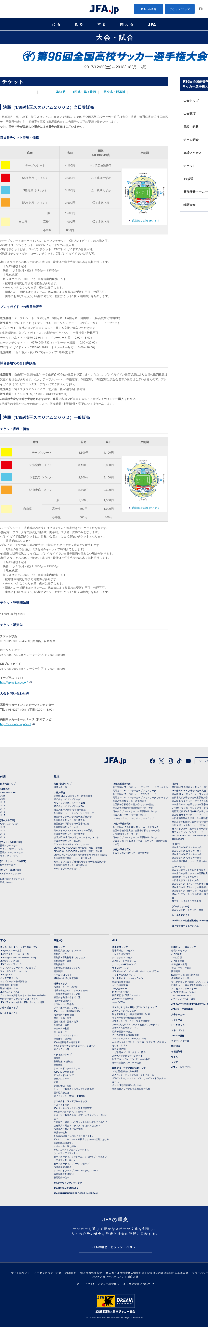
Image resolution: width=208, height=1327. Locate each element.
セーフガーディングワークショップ (71, 1163)
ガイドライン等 (61, 1049)
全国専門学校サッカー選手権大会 (70, 864)
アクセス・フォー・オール (184, 988)
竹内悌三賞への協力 (122, 1031)
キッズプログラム (9, 977)
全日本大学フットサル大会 (185, 880)
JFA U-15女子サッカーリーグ (186, 814)
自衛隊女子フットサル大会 (185, 876)
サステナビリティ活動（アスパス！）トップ (134, 1007)
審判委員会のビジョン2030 (67, 950)
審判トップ (59, 946)
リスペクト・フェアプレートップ (70, 1101)
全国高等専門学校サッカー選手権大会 (73, 858)
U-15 (2, 815)
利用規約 (70, 1272)
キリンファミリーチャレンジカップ (18, 967)
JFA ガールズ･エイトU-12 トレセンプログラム (135, 971)
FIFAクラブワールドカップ (67, 868)
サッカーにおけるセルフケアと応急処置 (74, 1089)
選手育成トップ (120, 946)
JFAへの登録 (149, 9)
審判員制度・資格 (63, 960)
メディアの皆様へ (108, 1283)
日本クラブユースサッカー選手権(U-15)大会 (135, 837)
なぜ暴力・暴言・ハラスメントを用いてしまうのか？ (80, 1122)
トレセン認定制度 (121, 953)
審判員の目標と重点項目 (66, 978)
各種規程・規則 (179, 964)
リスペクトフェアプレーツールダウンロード (76, 1170)
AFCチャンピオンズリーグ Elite (69, 802)
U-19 (2, 802)
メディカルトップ (63, 1054)
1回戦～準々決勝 (84, 92)
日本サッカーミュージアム (185, 925)
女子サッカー (178, 1014)
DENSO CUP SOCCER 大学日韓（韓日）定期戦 (78, 847)
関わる (127, 24)
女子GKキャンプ (120, 967)
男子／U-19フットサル (11, 848)
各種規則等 (176, 1051)
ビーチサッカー (8, 864)
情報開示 (175, 971)
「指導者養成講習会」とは (67, 993)
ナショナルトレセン (122, 957)
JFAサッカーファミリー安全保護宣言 (131, 1021)
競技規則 (58, 971)
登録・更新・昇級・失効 (66, 1021)
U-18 (2, 805)
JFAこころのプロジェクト (125, 1027)
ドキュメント (178, 1030)
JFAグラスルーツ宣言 (11, 950)
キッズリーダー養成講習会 (13, 981)
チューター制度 (61, 1028)
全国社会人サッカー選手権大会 (69, 820)
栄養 (56, 1082)
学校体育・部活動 (9, 984)
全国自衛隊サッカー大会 (66, 826)
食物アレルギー (61, 1078)
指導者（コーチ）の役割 (66, 986)
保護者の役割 (60, 1132)
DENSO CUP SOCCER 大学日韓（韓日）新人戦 (78, 851)
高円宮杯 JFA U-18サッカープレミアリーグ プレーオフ (140, 797)
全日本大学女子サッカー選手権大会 (190, 797)
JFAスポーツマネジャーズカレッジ (129, 1038)
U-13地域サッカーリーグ (125, 833)
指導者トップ (60, 983)
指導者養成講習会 (63, 1000)
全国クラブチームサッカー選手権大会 (73, 816)
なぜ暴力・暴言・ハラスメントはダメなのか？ (77, 1125)
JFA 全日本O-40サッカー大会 (187, 847)
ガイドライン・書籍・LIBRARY (69, 1095)
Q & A (174, 1056)
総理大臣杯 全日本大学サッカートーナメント (76, 837)
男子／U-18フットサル (11, 852)
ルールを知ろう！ (181, 915)
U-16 (2, 811)
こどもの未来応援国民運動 (125, 1034)
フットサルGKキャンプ (123, 974)
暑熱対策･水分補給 (63, 1061)
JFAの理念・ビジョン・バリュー (115, 1247)
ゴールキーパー (61, 1031)
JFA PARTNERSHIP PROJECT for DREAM (76, 1193)
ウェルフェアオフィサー (66, 1153)
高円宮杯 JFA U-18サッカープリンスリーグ (134, 793)
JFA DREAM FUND (181, 995)
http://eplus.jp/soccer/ (14, 682)
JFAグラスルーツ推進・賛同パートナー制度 (22, 1002)
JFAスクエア (6, 974)
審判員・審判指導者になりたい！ (70, 957)
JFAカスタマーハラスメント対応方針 (115, 1276)
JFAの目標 (176, 957)
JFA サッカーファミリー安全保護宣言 (73, 1108)
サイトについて (20, 1272)
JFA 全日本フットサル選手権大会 (188, 869)
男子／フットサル (9, 845)
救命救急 (58, 1064)
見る (79, 24)
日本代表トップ (8, 783)
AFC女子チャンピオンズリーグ (187, 832)
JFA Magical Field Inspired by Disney (18, 957)
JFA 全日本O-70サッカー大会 (187, 857)
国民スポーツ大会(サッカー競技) (70, 809)
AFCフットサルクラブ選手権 (186, 901)
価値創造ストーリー (181, 978)
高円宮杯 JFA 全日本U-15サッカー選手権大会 (135, 826)
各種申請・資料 (61, 1024)
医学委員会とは (61, 1092)
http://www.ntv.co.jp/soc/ (15, 724)
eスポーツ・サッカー (10, 873)
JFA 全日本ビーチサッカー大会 (187, 909)
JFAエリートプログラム (124, 960)
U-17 (2, 808)
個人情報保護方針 (91, 1272)
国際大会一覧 (60, 787)
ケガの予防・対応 (63, 1085)
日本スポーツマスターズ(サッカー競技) (73, 830)
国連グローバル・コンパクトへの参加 (131, 1059)
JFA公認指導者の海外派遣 (67, 1042)
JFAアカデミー (119, 988)
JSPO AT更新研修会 (64, 1071)
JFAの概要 (176, 953)
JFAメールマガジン (181, 1067)
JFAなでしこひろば (10, 960)
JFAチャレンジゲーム (11, 964)
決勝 (46, 92)
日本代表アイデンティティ (13, 878)
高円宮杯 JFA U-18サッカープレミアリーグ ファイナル (140, 787)
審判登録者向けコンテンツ (67, 967)
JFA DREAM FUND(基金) (66, 1187)
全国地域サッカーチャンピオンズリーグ (74, 813)
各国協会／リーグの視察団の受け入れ (131, 1088)
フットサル (176, 1019)
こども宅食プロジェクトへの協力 (129, 1052)
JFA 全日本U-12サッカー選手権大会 (131, 852)
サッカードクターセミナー (67, 1068)
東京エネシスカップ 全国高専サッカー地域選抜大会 (80, 861)
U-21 (2, 798)
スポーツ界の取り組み (65, 1146)
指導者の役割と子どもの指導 (68, 1128)
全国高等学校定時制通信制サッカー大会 (133, 807)
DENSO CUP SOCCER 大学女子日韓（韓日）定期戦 (80, 854)
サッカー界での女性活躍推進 (126, 1017)
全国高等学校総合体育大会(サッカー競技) (134, 804)
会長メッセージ (179, 950)
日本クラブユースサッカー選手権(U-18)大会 (135, 811)
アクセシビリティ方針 (48, 1272)
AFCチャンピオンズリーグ (67, 799)
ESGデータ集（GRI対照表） (185, 974)
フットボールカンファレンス (68, 1007)
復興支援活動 (119, 1048)
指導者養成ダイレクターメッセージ (71, 990)
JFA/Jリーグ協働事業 (122, 998)
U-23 (2, 795)
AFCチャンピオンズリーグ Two (69, 806)
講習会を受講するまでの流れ (68, 997)
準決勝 (61, 92)
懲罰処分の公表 (61, 1177)
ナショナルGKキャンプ (123, 964)
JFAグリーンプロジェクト (125, 1010)
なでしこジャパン (9, 823)
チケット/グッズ (180, 9)
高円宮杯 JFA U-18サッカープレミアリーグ (134, 790)
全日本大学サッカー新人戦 (67, 840)
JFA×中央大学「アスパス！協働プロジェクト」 (136, 1024)
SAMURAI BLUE (8, 792)
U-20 (2, 827)
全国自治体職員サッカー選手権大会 (71, 823)
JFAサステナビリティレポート (127, 1055)
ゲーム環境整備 (120, 985)
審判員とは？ (60, 953)
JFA (115, 940)
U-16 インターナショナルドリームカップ (133, 818)
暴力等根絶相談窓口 (64, 1173)
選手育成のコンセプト (123, 950)
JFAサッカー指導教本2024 (67, 1011)
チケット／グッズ (180, 1040)
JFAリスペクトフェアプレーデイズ (71, 1149)
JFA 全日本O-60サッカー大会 (187, 854)
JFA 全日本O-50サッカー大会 (187, 850)
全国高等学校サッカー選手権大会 (129, 800)
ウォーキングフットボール (13, 971)
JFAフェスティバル (10, 991)
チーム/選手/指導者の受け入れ (127, 1085)
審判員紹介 (59, 964)
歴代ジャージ (6, 882)
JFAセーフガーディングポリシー (70, 1111)
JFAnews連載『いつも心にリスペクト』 (74, 1135)
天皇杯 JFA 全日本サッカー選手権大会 (73, 795)
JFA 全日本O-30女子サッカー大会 (189, 790)
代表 (57, 24)
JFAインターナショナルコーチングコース (74, 1045)
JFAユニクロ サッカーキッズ (14, 953)
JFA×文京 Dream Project (183, 991)
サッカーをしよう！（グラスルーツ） (19, 946)
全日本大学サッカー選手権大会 (69, 833)
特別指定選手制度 (121, 981)
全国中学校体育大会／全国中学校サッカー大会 (136, 830)
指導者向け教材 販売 (64, 1014)
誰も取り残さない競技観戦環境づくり (131, 1014)
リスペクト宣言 (61, 1104)
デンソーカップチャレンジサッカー (71, 844)
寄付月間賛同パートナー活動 (126, 1062)
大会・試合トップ (63, 783)
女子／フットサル (9, 855)
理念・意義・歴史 (63, 1018)
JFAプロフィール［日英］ (184, 998)
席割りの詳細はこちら (146, 221)
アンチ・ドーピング (64, 1075)
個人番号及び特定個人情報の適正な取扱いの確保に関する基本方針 (147, 1272)
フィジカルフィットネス (66, 1035)
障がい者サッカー (9, 988)
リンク (174, 1061)
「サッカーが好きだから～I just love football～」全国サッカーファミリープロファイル (24, 996)
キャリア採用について (137, 1283)
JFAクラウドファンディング (68, 1182)
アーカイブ (83, 1283)
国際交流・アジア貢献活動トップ (129, 1067)
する (102, 24)
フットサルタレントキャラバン (127, 978)
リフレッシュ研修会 (64, 1004)
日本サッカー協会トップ (183, 946)
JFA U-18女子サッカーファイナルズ (190, 800)
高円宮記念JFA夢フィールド (126, 995)
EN (201, 9)
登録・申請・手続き (181, 967)
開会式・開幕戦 (115, 92)
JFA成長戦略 (177, 960)
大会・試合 (115, 37)
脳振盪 (57, 1057)
